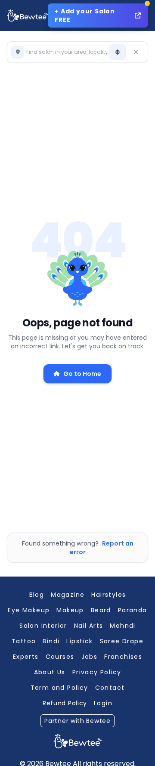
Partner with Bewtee (77, 720)
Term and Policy (59, 687)
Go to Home (82, 373)
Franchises (123, 656)
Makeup (70, 610)
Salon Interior (43, 625)
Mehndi (122, 625)
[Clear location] (135, 52)
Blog (36, 594)
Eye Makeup (29, 610)
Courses (60, 656)
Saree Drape (121, 641)
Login (103, 703)
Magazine (67, 594)
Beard (101, 610)
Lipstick (79, 641)
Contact (110, 687)
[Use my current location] (117, 52)
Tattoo (24, 641)
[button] (59, 52)
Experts (26, 656)
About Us (49, 672)
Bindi (51, 641)
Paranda (132, 610)
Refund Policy (65, 703)
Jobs (89, 656)
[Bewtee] (77, 741)
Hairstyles (108, 594)
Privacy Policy (96, 672)
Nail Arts (88, 625)
